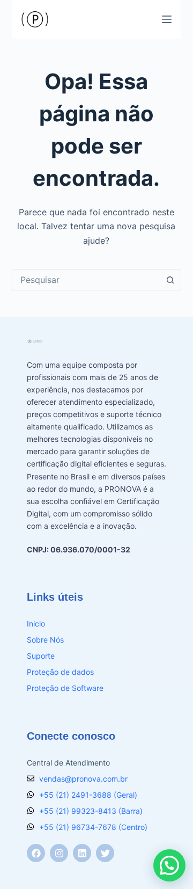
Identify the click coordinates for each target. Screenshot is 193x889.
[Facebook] (36, 853)
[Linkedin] (82, 853)
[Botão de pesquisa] (170, 279)
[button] (169, 865)
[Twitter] (105, 853)
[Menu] (167, 19)
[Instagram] (59, 853)
